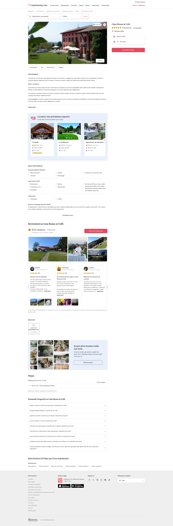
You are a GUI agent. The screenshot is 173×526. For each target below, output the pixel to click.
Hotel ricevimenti (43, 466)
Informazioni (33, 67)
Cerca (85, 16)
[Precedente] (31, 140)
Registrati (141, 5)
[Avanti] (105, 140)
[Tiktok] (109, 480)
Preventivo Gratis (128, 50)
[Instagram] (101, 480)
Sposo (88, 5)
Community (105, 5)
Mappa (61, 67)
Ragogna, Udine (119, 31)
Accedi (135, 5)
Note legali (31, 482)
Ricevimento (65, 5)
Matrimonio (31, 11)
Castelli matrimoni (83, 466)
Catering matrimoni (70, 466)
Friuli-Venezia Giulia (67, 11)
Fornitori (74, 5)
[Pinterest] (97, 480)
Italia (123, 480)
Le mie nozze (54, 5)
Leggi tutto (32, 107)
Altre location (88, 362)
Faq (42, 67)
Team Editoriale (32, 505)
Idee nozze (95, 5)
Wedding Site (32, 510)
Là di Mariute (63, 142)
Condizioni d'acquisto (34, 484)
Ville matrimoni (32, 466)
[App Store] (64, 487)
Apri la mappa (101, 382)
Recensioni (51, 67)
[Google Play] (77, 487)
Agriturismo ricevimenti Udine (48, 391)
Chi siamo (31, 503)
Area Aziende (141, 2)
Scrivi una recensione (96, 231)
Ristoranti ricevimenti (57, 466)
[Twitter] (93, 480)
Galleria (100, 60)
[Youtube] (105, 480)
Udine (77, 11)
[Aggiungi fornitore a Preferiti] (104, 24)
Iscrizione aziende (33, 500)
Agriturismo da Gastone (94, 142)
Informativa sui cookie (34, 489)
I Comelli (35, 142)
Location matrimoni (96, 466)
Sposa (81, 5)
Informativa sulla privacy (35, 487)
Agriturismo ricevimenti (53, 11)
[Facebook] (89, 480)
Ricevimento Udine (34, 391)
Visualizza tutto (67, 215)
